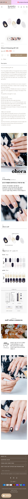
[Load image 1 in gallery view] (8, 38)
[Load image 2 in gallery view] (12, 38)
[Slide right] (27, 2)
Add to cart (18, 55)
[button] (18, 7)
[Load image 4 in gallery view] (19, 38)
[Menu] (2, 7)
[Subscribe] (26, 470)
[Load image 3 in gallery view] (15, 38)
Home (2, 43)
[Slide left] (1, 2)
